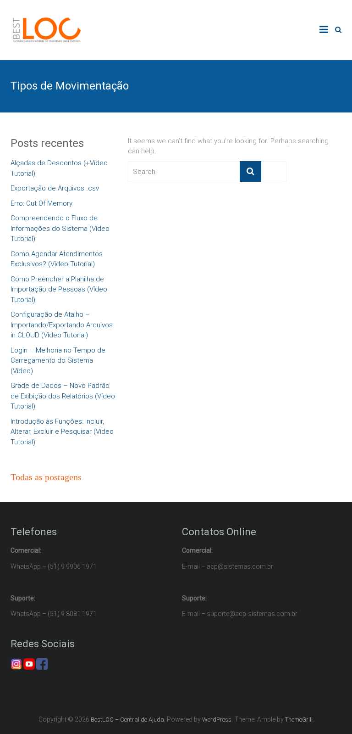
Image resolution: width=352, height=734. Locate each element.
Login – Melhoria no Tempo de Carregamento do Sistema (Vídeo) (58, 360)
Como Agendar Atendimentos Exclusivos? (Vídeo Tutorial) (57, 259)
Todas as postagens (46, 477)
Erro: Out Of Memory (41, 203)
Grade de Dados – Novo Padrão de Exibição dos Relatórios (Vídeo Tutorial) (63, 395)
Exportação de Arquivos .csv (55, 188)
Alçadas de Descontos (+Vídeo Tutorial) (59, 168)
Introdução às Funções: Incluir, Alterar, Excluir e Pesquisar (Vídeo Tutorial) (62, 431)
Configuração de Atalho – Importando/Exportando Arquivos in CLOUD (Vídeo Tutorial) (62, 324)
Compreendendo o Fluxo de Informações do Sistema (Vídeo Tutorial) (60, 228)
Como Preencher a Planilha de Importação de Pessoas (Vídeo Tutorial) (59, 289)
